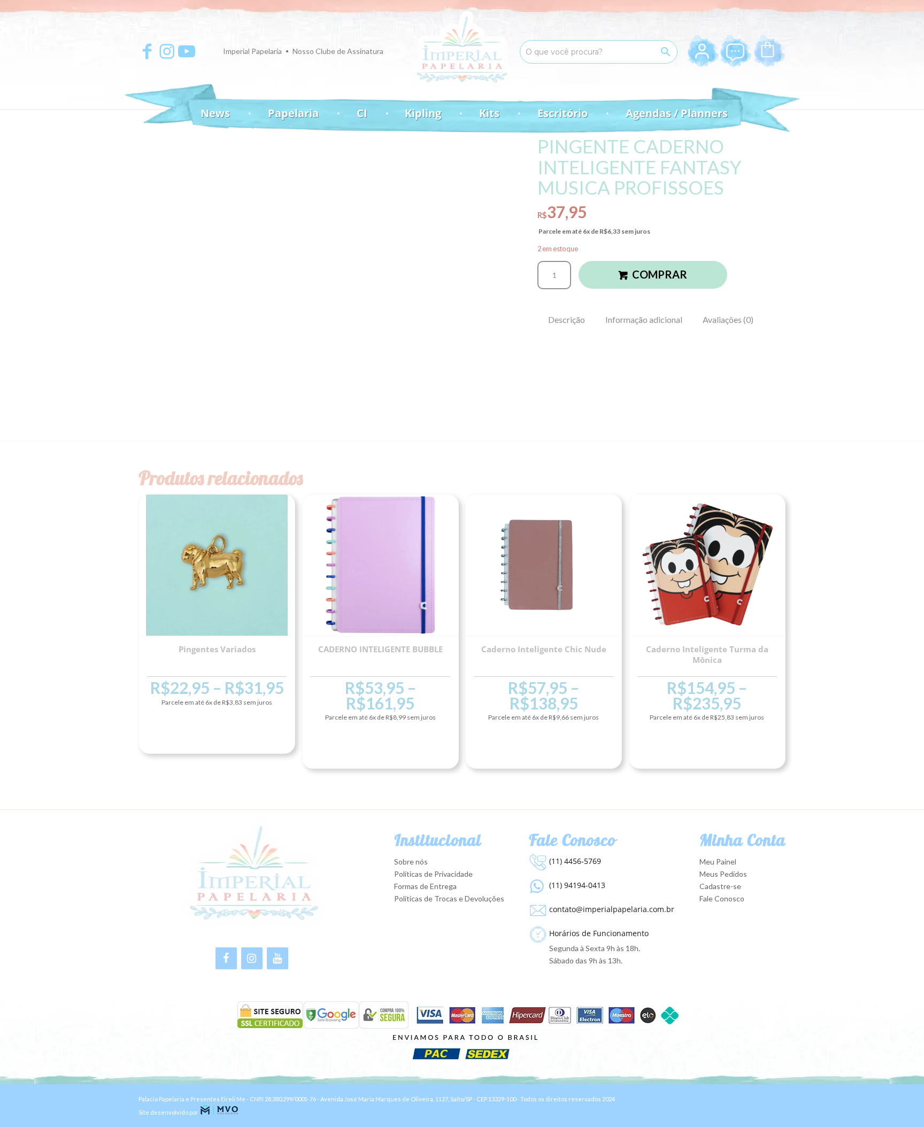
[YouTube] (277, 958)
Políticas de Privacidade (433, 873)
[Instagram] (252, 958)
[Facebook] (226, 958)
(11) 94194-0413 (577, 885)
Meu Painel (717, 861)
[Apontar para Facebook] (147, 51)
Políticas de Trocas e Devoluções (449, 898)
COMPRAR (659, 274)
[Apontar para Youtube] (186, 51)
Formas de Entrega (425, 886)
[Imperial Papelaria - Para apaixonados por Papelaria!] (462, 49)
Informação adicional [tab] (643, 319)
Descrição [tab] (566, 319)
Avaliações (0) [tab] (728, 319)
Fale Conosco (721, 898)
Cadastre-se (720, 886)
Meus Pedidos (723, 873)
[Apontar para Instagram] (166, 51)
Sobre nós (411, 861)
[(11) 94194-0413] (536, 883)
